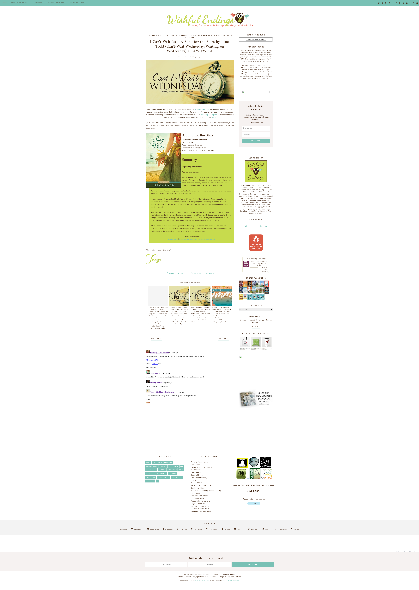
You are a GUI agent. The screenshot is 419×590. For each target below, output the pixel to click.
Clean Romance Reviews (201, 511)
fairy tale (150, 481)
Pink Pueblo (215, 574)
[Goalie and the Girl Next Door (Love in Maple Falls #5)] (249, 293)
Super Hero (161, 473)
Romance (218, 35)
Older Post (223, 338)
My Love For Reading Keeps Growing (206, 491)
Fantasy (163, 466)
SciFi (181, 469)
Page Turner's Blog (199, 504)
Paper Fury (195, 493)
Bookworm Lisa (197, 488)
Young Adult (177, 477)
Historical (208, 35)
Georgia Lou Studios (231, 581)
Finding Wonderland (199, 462)
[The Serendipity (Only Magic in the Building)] (258, 299)
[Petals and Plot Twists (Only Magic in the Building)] (254, 299)
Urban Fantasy (163, 477)
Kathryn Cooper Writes (200, 506)
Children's (157, 462)
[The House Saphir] (241, 293)
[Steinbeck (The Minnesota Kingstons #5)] (266, 293)
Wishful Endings (202, 109)
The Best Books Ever (199, 496)
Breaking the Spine (209, 115)
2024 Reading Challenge (256, 258)
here (214, 117)
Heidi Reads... (196, 472)
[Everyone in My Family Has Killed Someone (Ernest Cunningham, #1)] (266, 286)
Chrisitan (168, 462)
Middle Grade (151, 469)
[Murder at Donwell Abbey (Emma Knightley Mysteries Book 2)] (245, 293)
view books (265, 271)
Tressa (253, 262)
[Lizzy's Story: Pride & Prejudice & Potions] (241, 286)
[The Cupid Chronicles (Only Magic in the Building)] (262, 299)
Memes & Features (56, 3)
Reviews (38, 3)
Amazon (182, 239)
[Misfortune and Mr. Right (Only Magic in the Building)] (249, 299)
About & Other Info (20, 3)
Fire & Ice (195, 480)
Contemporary (152, 466)
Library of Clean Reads (200, 509)
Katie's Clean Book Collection (203, 485)
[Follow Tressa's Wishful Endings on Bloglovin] (253, 505)
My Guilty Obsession (199, 498)
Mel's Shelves (196, 483)
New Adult (172, 469)
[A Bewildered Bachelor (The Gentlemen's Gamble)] (262, 286)
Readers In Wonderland (200, 501)
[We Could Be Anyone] (249, 286)
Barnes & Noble (193, 239)
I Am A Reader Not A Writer (202, 467)
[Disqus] (190, 376)
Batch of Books (197, 475)
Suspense (172, 473)
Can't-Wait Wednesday (181, 35)
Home (4, 3)
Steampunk (150, 473)
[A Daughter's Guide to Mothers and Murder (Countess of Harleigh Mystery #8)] (241, 299)
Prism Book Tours (78, 3)
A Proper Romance (156, 35)
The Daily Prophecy (199, 478)
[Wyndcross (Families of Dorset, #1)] (258, 293)
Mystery (162, 469)
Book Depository (208, 239)
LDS (181, 466)
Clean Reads (196, 35)
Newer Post (156, 338)
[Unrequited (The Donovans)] (254, 293)
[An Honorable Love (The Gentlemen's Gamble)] (258, 286)
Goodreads (173, 239)
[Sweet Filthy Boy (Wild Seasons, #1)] (245, 286)
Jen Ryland (195, 465)
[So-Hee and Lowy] (245, 298)
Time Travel (150, 477)
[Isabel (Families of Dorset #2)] (262, 293)
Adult (167, 35)
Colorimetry (196, 470)
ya (157, 481)
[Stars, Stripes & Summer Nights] (254, 286)
